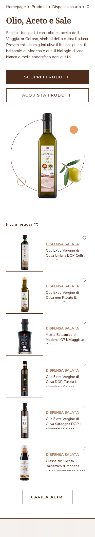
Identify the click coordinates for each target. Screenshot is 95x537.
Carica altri (47, 497)
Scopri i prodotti (47, 77)
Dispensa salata (66, 6)
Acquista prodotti (47, 95)
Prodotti (39, 6)
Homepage (16, 6)
